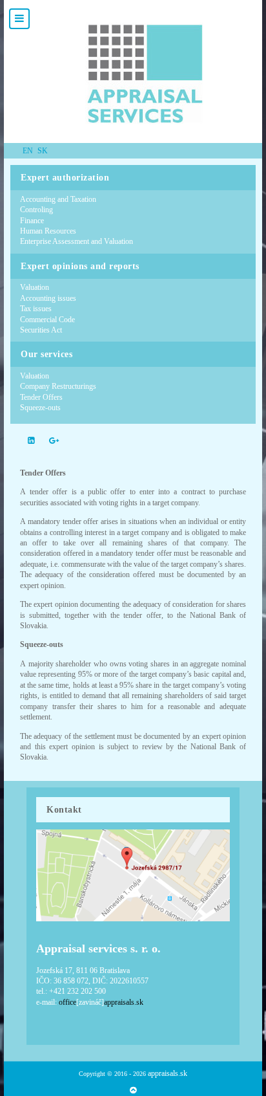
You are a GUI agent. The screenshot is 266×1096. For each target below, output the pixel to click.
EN (29, 150)
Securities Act (41, 329)
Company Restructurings (58, 386)
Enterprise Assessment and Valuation (76, 241)
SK (42, 150)
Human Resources (48, 231)
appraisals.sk (167, 1073)
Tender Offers (41, 397)
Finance (32, 220)
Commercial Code (47, 319)
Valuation (34, 287)
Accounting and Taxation (58, 199)
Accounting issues (48, 298)
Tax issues (36, 308)
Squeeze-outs (40, 407)
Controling (36, 209)
